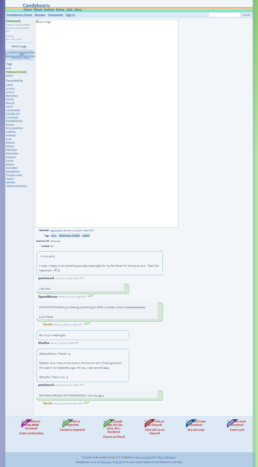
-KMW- (9, 84)
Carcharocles (13, 110)
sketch (9, 75)
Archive (49, 9)
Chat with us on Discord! (152, 427)
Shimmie (106, 462)
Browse (40, 14)
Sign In (70, 14)
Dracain (10, 124)
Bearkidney (12, 95)
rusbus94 (11, 157)
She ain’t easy (193, 425)
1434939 (10, 88)
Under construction (31, 427)
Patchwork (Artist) (16, 71)
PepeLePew (12, 153)
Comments (55, 14)
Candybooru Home (19, 14)
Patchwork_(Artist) (69, 235)
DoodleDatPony (14, 120)
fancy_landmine (14, 128)
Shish (118, 462)
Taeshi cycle (233, 425)
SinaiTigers (11, 167)
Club (69, 9)
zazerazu (10, 182)
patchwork (56, 230)
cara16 (9, 106)
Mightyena (11, 149)
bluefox (10, 99)
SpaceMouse (12, 171)
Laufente (10, 131)
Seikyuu (10, 164)
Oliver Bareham (166, 457)
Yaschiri (10, 178)
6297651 (10, 92)
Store (78, 9)
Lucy (8, 68)
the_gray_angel (14, 175)
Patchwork (13, 20)
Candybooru (36, 5)
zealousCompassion (16, 185)
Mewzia (10, 146)
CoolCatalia (12, 117)
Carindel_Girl (13, 113)
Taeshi (47, 324)
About (38, 9)
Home (28, 9)
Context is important (72, 425)
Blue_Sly (10, 102)
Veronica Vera (143, 457)
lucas (9, 138)
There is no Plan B (112, 428)
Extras (60, 9)
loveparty (11, 135)
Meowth (10, 142)
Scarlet (9, 160)
